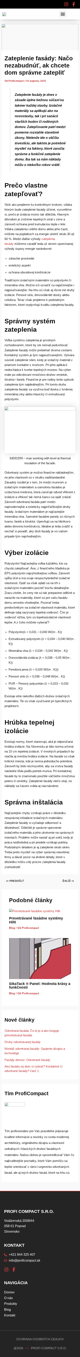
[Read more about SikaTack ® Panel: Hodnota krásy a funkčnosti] (40, 958)
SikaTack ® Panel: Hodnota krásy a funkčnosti (39, 985)
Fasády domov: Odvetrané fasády (27, 1060)
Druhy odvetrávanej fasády (23, 1042)
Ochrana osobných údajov (40, 1339)
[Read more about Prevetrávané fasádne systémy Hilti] (34, 911)
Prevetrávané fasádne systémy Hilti (36, 920)
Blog (12, 927)
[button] (62, 14)
